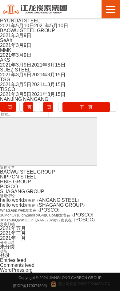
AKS (5, 60)
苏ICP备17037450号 (30, 286)
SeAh (6, 40)
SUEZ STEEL (15, 69)
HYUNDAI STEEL (20, 20)
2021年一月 (13, 238)
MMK (5, 50)
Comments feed (17, 265)
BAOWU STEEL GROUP (27, 30)
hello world (12, 200)
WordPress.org (16, 270)
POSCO (9, 186)
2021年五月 (13, 228)
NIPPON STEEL (18, 176)
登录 (5, 255)
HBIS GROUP (15, 181)
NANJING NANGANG (24, 99)
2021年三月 (13, 233)
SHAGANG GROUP (22, 191)
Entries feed (13, 260)
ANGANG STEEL (58, 200)
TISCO (7, 89)
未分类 (7, 246)
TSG (5, 79)
